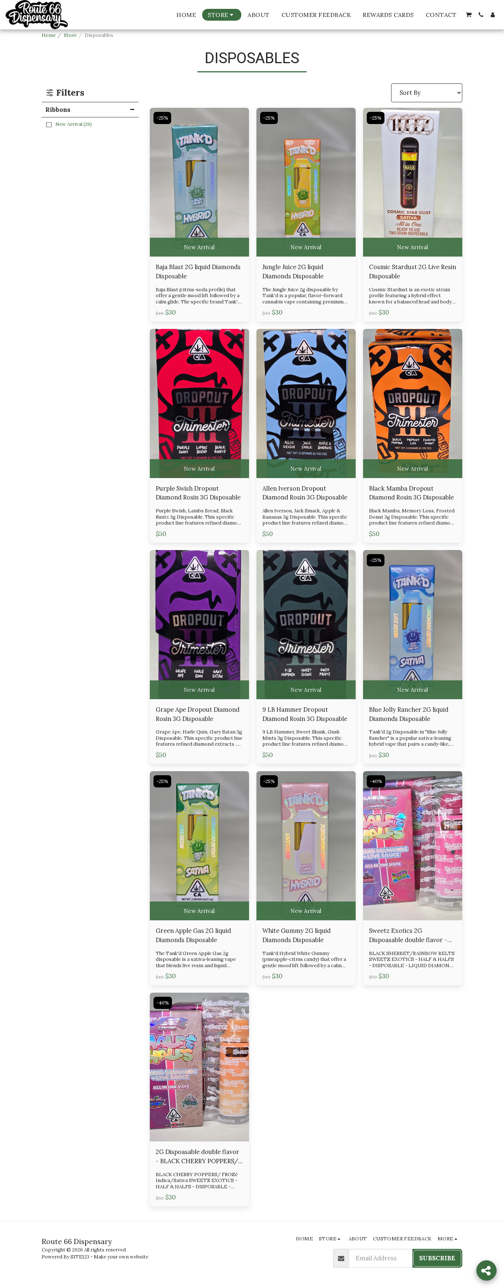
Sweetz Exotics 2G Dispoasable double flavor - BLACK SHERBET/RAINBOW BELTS (410, 936)
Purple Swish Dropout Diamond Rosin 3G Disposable (198, 493)
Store (70, 35)
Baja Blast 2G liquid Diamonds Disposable (198, 271)
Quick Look (199, 220)
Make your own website (121, 1257)
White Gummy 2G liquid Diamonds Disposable (296, 935)
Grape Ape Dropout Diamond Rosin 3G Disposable (197, 714)
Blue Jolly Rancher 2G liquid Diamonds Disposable (408, 714)
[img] (199, 182)
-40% (376, 781)
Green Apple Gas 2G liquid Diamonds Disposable (193, 935)
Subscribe (437, 1258)
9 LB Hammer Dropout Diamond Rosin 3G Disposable (304, 714)
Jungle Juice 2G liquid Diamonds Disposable (293, 271)
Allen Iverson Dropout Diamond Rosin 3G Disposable (304, 493)
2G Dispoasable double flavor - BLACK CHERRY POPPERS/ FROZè (197, 1157)
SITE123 (79, 1257)
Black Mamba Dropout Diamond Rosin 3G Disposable (411, 493)
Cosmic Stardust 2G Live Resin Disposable (412, 271)
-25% (162, 118)
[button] (468, 14)
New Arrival (199, 247)
